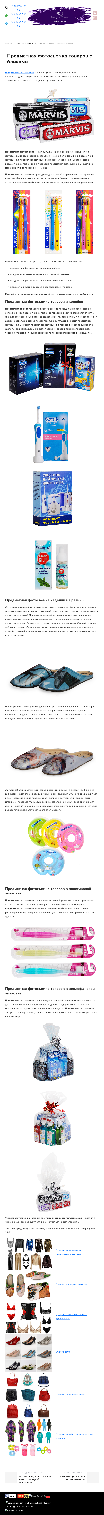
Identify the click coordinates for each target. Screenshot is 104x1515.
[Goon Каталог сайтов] (10, 1496)
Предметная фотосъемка (19, 72)
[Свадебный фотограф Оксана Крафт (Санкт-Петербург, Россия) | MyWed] (28, 1503)
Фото (48, 1497)
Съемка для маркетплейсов (71, 1284)
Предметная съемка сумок (70, 1394)
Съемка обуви (63, 1351)
